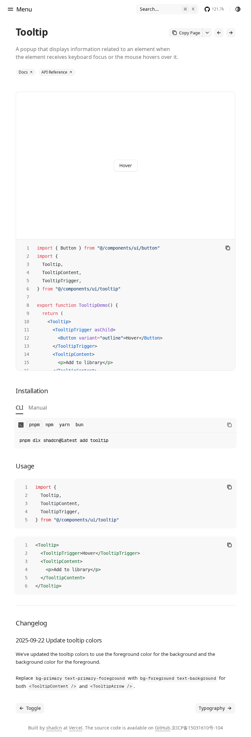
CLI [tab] (19, 408)
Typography (212, 708)
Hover (125, 165)
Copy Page (189, 33)
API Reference (54, 72)
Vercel (75, 728)
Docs (23, 72)
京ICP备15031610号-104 (197, 728)
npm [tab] (49, 424)
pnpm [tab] (34, 424)
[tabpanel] (125, 433)
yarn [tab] (64, 424)
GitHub (162, 728)
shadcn (54, 728)
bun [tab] (79, 424)
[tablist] (31, 409)
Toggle (33, 708)
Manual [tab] (37, 408)
